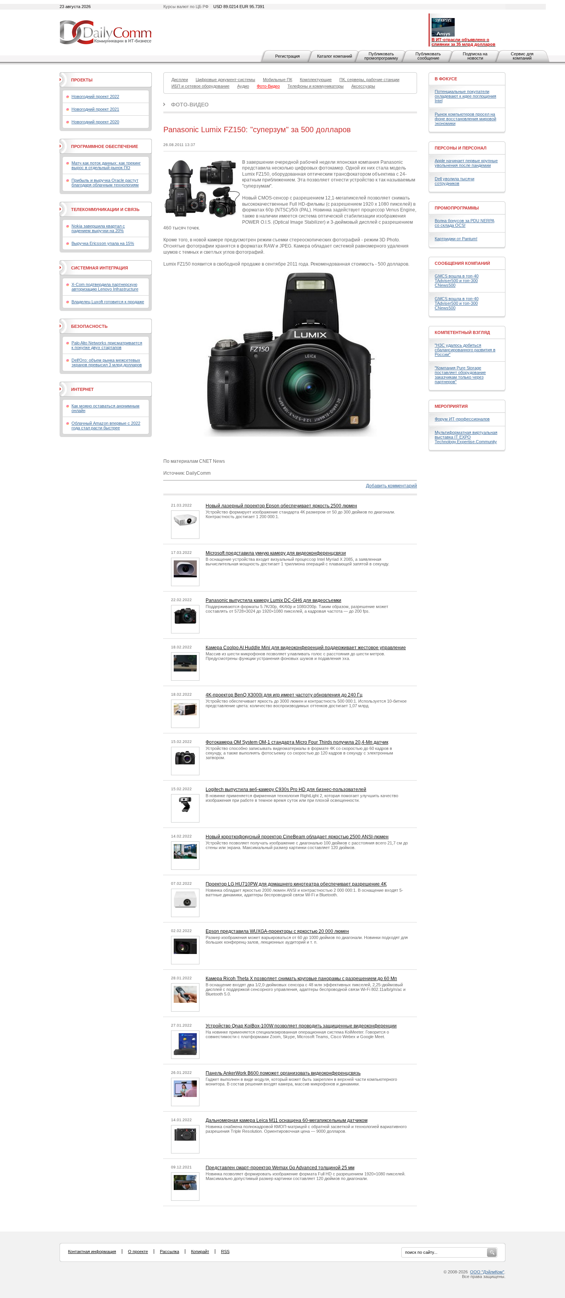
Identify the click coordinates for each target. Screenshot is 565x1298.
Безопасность (89, 326)
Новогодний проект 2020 (95, 122)
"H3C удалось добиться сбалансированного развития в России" (465, 350)
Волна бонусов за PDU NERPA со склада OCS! (464, 223)
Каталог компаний (334, 56)
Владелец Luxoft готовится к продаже (107, 301)
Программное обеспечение (104, 146)
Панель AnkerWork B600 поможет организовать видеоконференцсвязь (283, 1073)
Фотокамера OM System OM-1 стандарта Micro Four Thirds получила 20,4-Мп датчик (297, 742)
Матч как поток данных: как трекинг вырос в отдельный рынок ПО (106, 165)
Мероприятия (451, 406)
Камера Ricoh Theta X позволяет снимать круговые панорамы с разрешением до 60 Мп (301, 978)
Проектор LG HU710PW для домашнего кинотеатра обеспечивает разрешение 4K (296, 884)
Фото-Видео (190, 104)
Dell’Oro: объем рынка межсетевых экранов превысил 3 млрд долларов (106, 362)
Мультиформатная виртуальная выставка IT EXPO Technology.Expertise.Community (466, 437)
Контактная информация (92, 1251)
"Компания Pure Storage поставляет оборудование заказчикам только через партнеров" (460, 375)
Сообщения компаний (462, 263)
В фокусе (446, 78)
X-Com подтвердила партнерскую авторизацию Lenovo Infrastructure (104, 286)
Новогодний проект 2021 (95, 109)
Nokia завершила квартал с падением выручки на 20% (98, 228)
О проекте (138, 1251)
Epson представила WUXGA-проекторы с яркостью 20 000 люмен (277, 931)
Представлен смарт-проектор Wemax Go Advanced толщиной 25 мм (280, 1167)
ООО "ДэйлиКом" (487, 1272)
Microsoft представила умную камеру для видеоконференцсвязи (276, 553)
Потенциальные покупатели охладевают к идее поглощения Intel (465, 96)
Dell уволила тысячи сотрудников (454, 181)
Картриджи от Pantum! (456, 238)
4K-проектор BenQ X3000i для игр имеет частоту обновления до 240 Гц (284, 695)
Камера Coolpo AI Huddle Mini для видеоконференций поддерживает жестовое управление (306, 647)
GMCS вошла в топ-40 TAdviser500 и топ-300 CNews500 (457, 281)
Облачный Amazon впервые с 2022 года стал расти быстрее (105, 425)
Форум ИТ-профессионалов (462, 419)
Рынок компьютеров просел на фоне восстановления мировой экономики (465, 119)
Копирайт (200, 1251)
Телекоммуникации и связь (105, 209)
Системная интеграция (99, 268)
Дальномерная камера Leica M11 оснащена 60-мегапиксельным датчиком (286, 1120)
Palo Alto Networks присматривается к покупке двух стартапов (106, 345)
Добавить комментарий (391, 486)
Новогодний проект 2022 (95, 96)
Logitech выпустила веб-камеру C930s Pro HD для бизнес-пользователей (286, 789)
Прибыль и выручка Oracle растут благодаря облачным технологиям (105, 182)
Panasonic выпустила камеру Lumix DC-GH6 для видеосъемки (273, 600)
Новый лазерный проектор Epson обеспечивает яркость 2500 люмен (281, 506)
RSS (225, 1251)
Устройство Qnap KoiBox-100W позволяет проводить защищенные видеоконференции (301, 1026)
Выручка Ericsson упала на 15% (102, 243)
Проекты (82, 80)
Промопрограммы (457, 208)
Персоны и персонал (461, 148)
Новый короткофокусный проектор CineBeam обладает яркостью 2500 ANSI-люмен (297, 836)
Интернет (82, 389)
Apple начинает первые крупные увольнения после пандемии (466, 163)
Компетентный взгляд (462, 332)
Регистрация (287, 56)
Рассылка (169, 1251)
